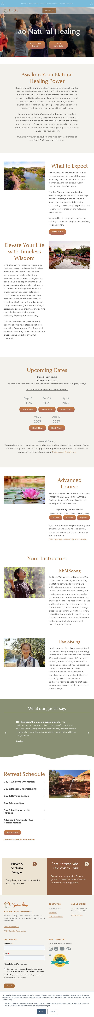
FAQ (6, 931)
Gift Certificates (56, 917)
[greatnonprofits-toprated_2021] (60, 954)
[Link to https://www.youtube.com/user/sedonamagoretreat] (62, 949)
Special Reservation (17, 931)
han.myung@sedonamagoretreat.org (67, 539)
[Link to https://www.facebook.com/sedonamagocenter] (56, 949)
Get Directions (77, 915)
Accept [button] (41, 1011)
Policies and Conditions (64, 452)
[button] (5, 733)
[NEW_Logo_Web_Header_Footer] (11, 9)
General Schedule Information (19, 839)
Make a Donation (11, 927)
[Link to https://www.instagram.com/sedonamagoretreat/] (51, 949)
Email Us (53, 913)
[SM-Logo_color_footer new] (16, 902)
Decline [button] (52, 1011)
